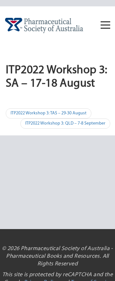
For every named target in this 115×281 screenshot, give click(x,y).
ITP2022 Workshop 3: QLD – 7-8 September (65, 123)
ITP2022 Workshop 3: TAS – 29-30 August (49, 113)
